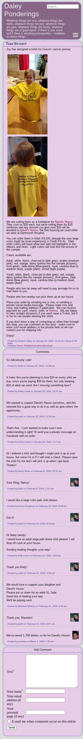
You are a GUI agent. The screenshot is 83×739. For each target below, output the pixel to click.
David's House (64, 221)
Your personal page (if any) (15, 712)
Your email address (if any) (14, 700)
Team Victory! (16, 43)
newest (48, 345)
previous (34, 345)
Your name (15, 691)
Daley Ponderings (21, 10)
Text (10, 671)
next (41, 345)
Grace (20, 345)
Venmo (53, 310)
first (26, 345)
